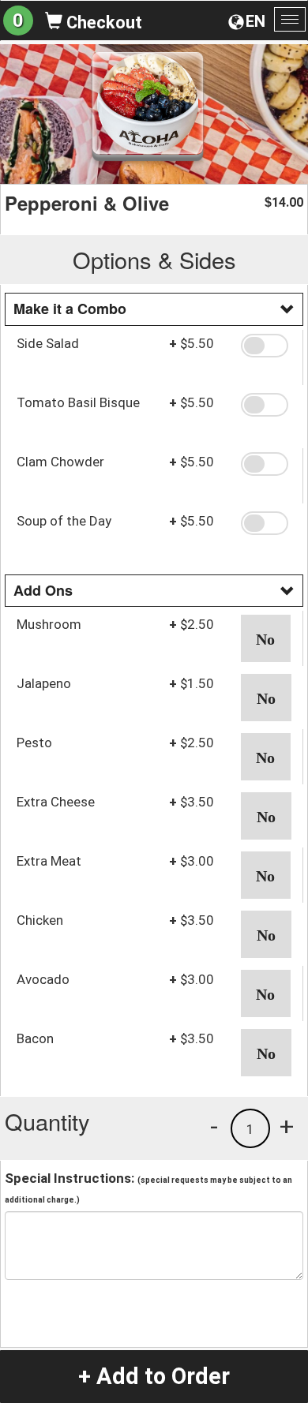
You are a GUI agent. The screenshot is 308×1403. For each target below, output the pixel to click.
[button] (266, 345)
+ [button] (287, 1126)
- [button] (214, 1126)
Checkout (102, 22)
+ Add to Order (154, 1376)
